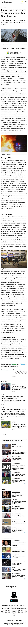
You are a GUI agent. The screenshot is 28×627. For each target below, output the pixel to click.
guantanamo (10, 369)
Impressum (16, 605)
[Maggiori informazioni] (20, 53)
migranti (20, 369)
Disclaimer (11, 605)
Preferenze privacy (22, 608)
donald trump (4, 369)
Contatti (20, 605)
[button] (2, 611)
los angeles (15, 369)
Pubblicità (10, 606)
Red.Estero (23, 48)
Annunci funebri (16, 606)
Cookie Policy (13, 608)
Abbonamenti (5, 605)
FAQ (24, 605)
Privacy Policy (6, 608)
